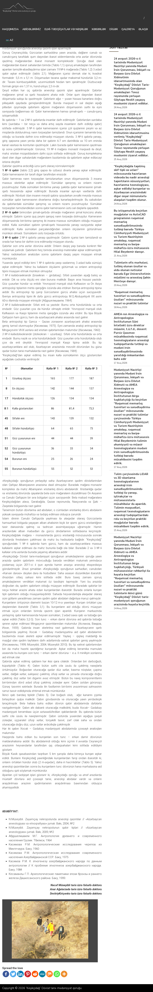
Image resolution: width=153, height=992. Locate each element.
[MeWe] (42, 974)
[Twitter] (13, 974)
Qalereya (128, 29)
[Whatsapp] (57, 974)
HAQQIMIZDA (10, 29)
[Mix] (49, 974)
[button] (93, 905)
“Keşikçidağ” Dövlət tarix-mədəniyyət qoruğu (54, 988)
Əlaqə (143, 29)
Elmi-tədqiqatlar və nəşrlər (66, 29)
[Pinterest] (27, 974)
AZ (11, 40)
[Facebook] (6, 974)
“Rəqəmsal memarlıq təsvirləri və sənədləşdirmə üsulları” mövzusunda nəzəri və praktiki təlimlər (132, 297)
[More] (64, 974)
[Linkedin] (20, 974)
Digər (114, 29)
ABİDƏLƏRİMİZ (31, 29)
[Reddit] (35, 974)
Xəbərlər (99, 29)
